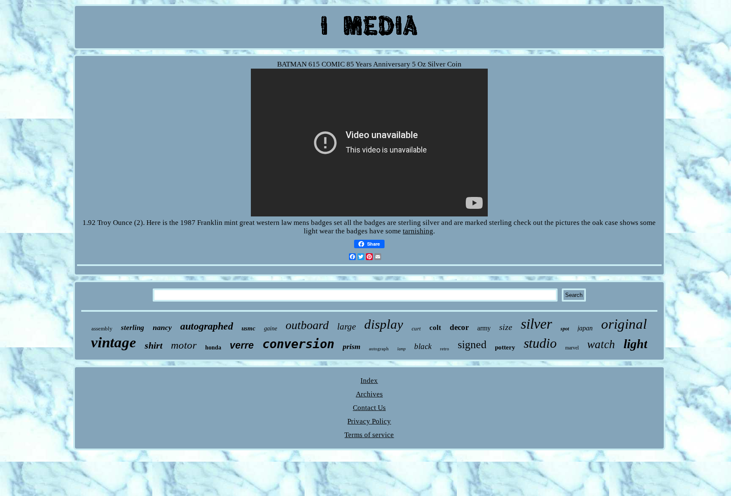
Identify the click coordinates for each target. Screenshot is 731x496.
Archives (369, 394)
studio (540, 343)
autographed (206, 326)
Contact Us (369, 408)
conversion (298, 344)
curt (416, 328)
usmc (249, 328)
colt (435, 328)
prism (351, 346)
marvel (572, 348)
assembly (102, 328)
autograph (379, 348)
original (624, 324)
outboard (307, 325)
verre (242, 345)
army (484, 328)
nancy (162, 327)
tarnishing (418, 231)
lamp (401, 348)
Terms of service (369, 435)
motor (184, 345)
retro (444, 348)
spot (565, 329)
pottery (505, 347)
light (635, 344)
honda (213, 347)
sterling (132, 328)
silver (536, 324)
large (346, 326)
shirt (153, 345)
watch (601, 344)
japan (585, 328)
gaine (270, 328)
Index (369, 381)
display (383, 324)
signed (472, 344)
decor (459, 327)
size (505, 327)
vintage (113, 342)
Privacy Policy (369, 421)
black (422, 346)
